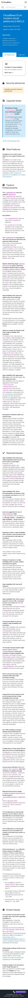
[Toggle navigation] (26, 2)
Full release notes (9, 55)
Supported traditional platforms (9, 45)
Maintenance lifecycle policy (9, 40)
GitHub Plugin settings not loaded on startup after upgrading (13, 957)
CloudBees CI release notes (8, 38)
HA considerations (7, 394)
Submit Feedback (20, 991)
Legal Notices (15, 996)
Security (22, 996)
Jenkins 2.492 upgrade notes (11, 141)
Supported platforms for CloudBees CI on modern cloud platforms (13, 174)
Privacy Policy (7, 996)
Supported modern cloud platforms (10, 42)
